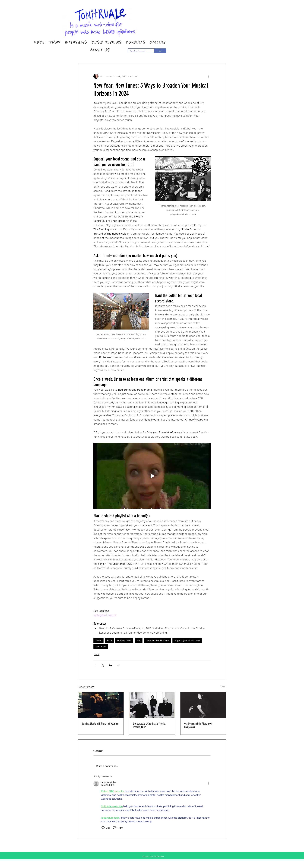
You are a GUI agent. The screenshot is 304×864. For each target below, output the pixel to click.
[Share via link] (118, 665)
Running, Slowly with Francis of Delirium (100, 723)
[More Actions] (209, 783)
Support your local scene (187, 640)
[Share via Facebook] (94, 665)
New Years (100, 646)
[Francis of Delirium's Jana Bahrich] (101, 705)
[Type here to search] (160, 51)
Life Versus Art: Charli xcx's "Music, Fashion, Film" (149, 725)
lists (138, 640)
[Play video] (152, 476)
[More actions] (209, 76)
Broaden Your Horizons (157, 640)
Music (98, 640)
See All (223, 686)
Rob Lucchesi (124, 640)
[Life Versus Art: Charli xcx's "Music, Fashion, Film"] (152, 705)
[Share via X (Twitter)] (102, 665)
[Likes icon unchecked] (103, 828)
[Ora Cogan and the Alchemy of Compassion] (203, 705)
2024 (109, 640)
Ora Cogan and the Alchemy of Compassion (198, 725)
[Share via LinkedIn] (110, 665)
